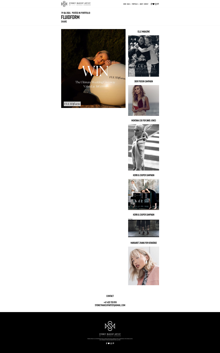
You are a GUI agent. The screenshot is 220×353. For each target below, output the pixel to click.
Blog (128, 4)
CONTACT (110, 296)
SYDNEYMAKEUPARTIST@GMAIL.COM (110, 305)
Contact (146, 4)
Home (124, 4)
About (141, 4)
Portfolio (134, 4)
